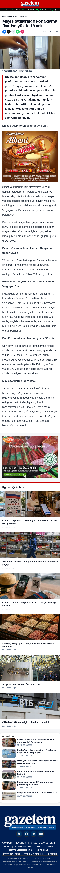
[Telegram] (33, 834)
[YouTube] (41, 834)
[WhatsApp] (18, 32)
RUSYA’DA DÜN (23, 846)
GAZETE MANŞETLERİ (43, 843)
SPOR (50, 846)
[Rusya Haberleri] (30, 6)
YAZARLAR (42, 850)
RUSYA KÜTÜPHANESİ (20, 850)
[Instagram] (22, 32)
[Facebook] (4, 32)
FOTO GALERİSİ (11, 854)
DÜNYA (39, 846)
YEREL (7, 846)
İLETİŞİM (52, 854)
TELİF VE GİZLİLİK (34, 854)
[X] (9, 32)
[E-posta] (13, 32)
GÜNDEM (7, 843)
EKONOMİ (21, 843)
